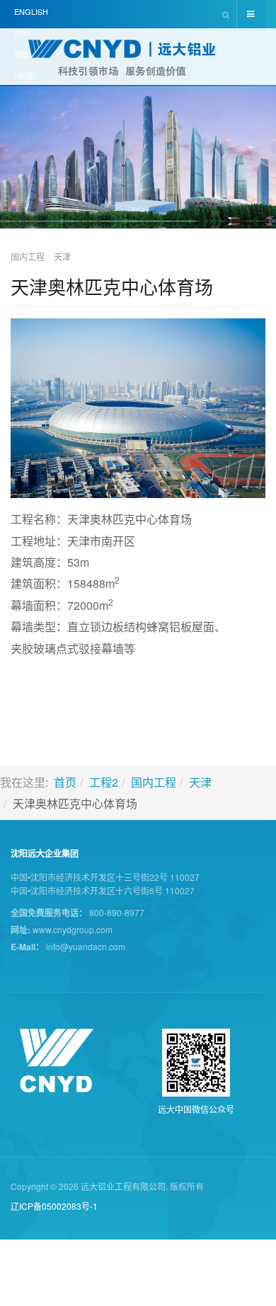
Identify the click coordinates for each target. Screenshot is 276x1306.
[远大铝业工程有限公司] (138, 58)
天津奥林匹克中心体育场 (112, 286)
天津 (200, 782)
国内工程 (153, 782)
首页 (65, 782)
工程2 (103, 782)
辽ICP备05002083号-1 (54, 1206)
